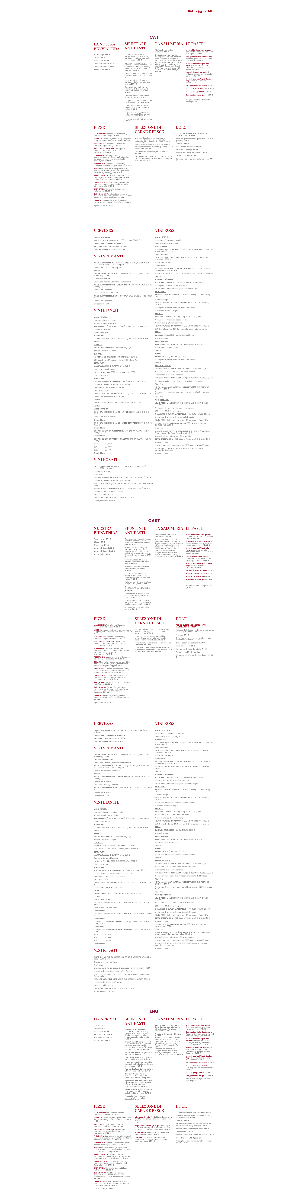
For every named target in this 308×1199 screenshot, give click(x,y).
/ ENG (208, 11)
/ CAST (199, 11)
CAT (190, 11)
